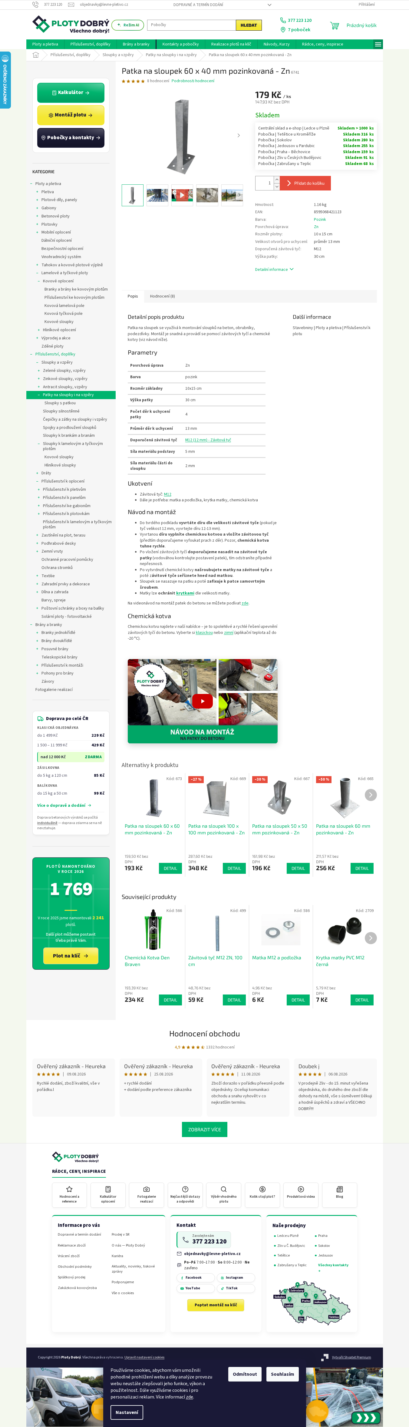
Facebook (194, 1277)
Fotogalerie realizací (54, 690)
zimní (228, 633)
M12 (167, 494)
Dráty (46, 473)
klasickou (204, 633)
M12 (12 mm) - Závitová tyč (208, 440)
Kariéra (117, 1256)
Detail (170, 999)
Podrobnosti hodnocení (193, 81)
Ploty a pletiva (48, 184)
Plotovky (49, 224)
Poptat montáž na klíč (216, 1305)
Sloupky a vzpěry (57, 362)
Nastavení (127, 1412)
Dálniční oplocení (56, 240)
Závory (47, 681)
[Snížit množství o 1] (277, 186)
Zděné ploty (52, 346)
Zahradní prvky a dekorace (65, 584)
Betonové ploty (55, 216)
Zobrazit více (204, 1129)
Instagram (234, 1277)
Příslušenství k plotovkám (66, 514)
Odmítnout (245, 1374)
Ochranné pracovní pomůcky (67, 560)
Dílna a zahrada (54, 592)
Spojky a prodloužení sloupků (69, 428)
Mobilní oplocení (56, 232)
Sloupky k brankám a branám (69, 435)
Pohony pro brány (57, 673)
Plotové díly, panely (59, 200)
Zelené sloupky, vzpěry (64, 371)
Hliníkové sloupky (60, 465)
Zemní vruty (52, 551)
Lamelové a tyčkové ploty (64, 273)
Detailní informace (271, 270)
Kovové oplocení (58, 281)
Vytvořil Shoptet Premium (351, 1357)
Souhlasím (282, 1374)
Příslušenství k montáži (62, 665)
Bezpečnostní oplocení (62, 249)
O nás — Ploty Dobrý (128, 1245)
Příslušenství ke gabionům (67, 506)
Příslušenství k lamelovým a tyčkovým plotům (77, 524)
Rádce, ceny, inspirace (79, 1172)
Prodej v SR (121, 1234)
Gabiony (48, 208)
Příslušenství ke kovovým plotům (74, 297)
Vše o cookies (123, 1293)
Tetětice (283, 1255)
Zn (316, 227)
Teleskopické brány (59, 657)
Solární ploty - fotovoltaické (66, 617)
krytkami (185, 593)
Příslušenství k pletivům (64, 489)
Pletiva (47, 192)
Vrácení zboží (69, 1256)
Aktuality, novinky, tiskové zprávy (133, 1269)
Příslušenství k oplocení (62, 481)
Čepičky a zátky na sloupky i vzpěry (75, 419)
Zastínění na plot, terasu (63, 535)
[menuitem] (45, 44)
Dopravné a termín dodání (198, 5)
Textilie (48, 576)
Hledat (249, 25)
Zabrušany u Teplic (292, 1265)
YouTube (193, 1288)
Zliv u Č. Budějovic (291, 1245)
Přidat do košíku (309, 183)
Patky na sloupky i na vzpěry (68, 395)
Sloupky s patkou (60, 403)
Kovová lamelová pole (64, 306)
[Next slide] (238, 135)
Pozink (320, 220)
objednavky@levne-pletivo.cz (212, 1254)
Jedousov (325, 1255)
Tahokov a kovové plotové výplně (72, 265)
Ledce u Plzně (288, 1235)
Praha (323, 1235)
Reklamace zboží (72, 1245)
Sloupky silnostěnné (61, 411)
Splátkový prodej (71, 1277)
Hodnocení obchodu (204, 1033)
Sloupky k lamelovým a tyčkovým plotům (73, 446)
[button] (203, 701)
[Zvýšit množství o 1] (277, 179)
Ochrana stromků (57, 568)
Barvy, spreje (53, 600)
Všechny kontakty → (333, 1268)
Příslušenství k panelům (64, 498)
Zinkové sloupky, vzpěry (65, 379)
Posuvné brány (54, 649)
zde (189, 1397)
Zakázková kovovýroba (77, 1288)
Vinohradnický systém (61, 257)
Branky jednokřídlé (58, 633)
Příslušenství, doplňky (55, 354)
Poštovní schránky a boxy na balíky (72, 608)
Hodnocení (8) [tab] (162, 296)
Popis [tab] (133, 296)
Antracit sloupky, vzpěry (65, 387)
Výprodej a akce (56, 338)
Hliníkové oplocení (59, 330)
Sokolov (324, 1245)
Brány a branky (48, 625)
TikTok (232, 1288)
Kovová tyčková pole (64, 314)
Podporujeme (123, 1282)
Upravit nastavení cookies (144, 1357)
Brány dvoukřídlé (56, 641)
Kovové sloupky (59, 322)
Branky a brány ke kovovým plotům (76, 289)
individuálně (47, 823)
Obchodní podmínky (75, 1266)
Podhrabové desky (58, 543)
